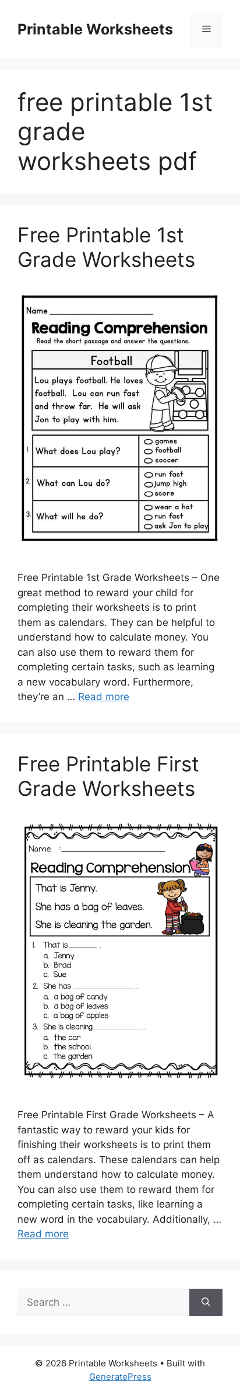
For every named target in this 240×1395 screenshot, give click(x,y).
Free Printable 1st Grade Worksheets (106, 247)
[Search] (206, 1303)
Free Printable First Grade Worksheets (108, 776)
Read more (103, 696)
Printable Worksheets (95, 29)
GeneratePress (120, 1376)
